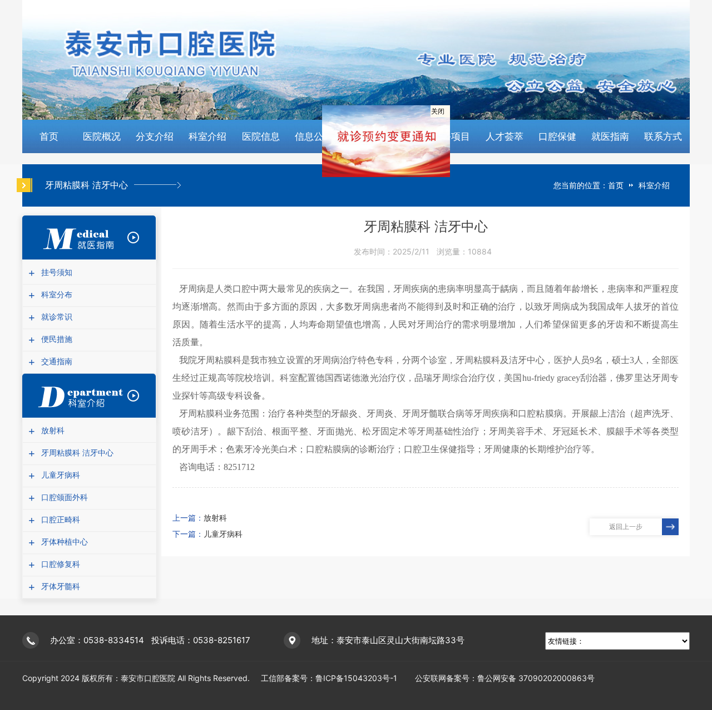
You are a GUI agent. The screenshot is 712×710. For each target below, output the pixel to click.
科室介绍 (207, 136)
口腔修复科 (59, 564)
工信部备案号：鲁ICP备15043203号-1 (331, 678)
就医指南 (610, 136)
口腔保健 (557, 136)
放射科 (51, 431)
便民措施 (55, 339)
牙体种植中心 (63, 542)
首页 (48, 136)
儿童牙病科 (59, 475)
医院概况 (102, 136)
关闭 (446, 123)
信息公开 (314, 136)
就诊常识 (55, 317)
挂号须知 (55, 272)
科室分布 (55, 295)
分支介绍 (155, 136)
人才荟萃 (504, 136)
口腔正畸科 (59, 520)
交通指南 (55, 362)
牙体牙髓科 (59, 586)
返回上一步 (625, 526)
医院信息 (261, 136)
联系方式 (663, 136)
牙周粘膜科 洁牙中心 (75, 453)
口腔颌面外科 (63, 497)
